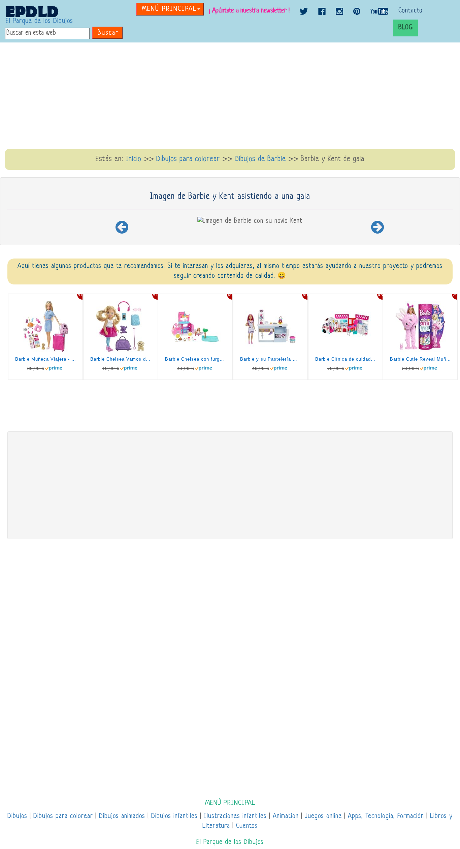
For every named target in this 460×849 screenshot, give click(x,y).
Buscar (108, 33)
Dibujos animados (122, 816)
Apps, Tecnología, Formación (386, 816)
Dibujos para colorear (188, 159)
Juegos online (323, 816)
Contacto (410, 10)
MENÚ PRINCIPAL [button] (169, 9)
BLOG (405, 27)
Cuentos (247, 826)
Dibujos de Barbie (260, 159)
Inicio (133, 159)
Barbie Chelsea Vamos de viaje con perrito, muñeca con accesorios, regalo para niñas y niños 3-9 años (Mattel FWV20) (120, 359)
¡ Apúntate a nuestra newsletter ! (249, 10)
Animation (286, 816)
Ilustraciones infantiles (235, 816)
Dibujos (17, 816)
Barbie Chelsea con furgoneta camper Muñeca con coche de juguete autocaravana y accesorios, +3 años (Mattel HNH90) (195, 359)
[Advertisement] (230, 96)
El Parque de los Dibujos (39, 21)
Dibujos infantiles (174, 816)
